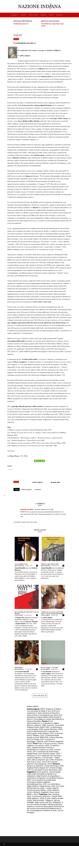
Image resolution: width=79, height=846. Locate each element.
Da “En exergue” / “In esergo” (50, 667)
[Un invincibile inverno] (27, 549)
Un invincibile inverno (21, 564)
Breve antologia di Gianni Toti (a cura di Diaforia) (26, 613)
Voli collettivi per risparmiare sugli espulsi (52, 25)
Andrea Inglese (26, 489)
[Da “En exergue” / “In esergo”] (53, 652)
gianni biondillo (19, 565)
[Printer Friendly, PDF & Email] (39, 462)
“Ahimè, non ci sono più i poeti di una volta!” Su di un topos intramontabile (52, 613)
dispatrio (44, 663)
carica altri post (38, 695)
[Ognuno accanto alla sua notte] (53, 549)
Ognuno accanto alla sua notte (50, 564)
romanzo (38, 489)
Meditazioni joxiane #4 (20, 24)
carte (16, 39)
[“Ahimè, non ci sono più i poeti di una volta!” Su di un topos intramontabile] (53, 597)
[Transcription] (27, 652)
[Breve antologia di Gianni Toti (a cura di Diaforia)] (27, 597)
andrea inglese (37, 482)
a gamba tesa (45, 607)
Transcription (19, 667)
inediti (17, 663)
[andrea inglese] (20, 759)
